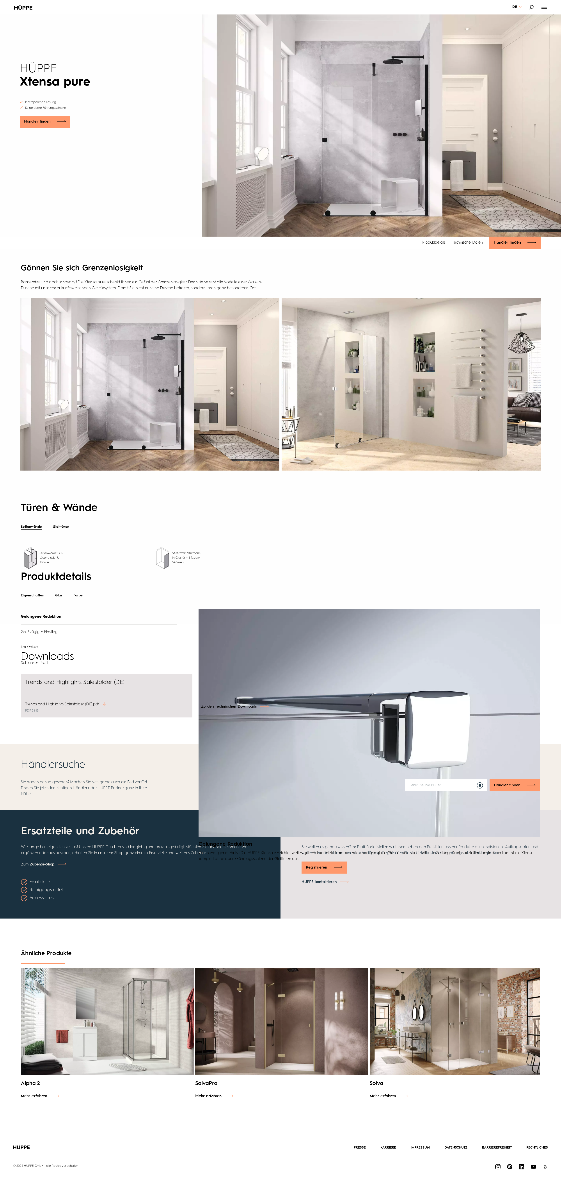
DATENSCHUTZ (456, 1147)
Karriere (388, 1147)
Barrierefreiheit (496, 1147)
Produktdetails (434, 242)
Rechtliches (537, 1147)
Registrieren (316, 867)
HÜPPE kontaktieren (319, 882)
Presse (360, 1147)
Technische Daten (467, 242)
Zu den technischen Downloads (229, 706)
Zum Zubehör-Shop (38, 864)
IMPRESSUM (420, 1147)
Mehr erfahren (34, 1096)
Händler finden (37, 121)
